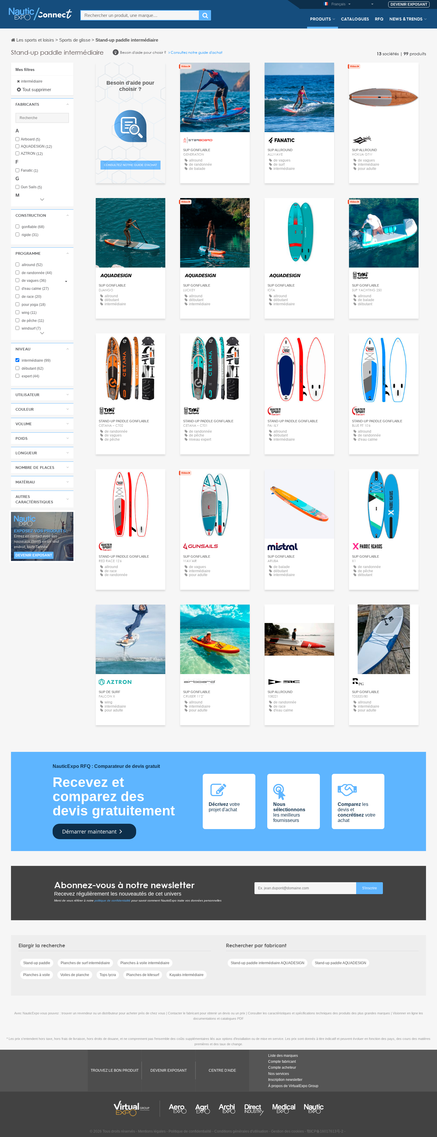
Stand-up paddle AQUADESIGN (340, 963)
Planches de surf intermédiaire (85, 963)
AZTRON (32, 153)
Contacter (215, 72)
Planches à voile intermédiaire (144, 963)
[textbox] (139, 15)
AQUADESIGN (36, 146)
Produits (320, 18)
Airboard (30, 139)
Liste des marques (283, 1056)
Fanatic (29, 170)
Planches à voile (36, 975)
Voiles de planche (74, 975)
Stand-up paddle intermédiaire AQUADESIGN (267, 963)
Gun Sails (31, 187)
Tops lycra (108, 975)
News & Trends (405, 18)
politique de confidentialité (113, 900)
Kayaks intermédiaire (186, 975)
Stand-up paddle (36, 963)
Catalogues (355, 18)
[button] (42, 104)
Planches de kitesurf (142, 975)
